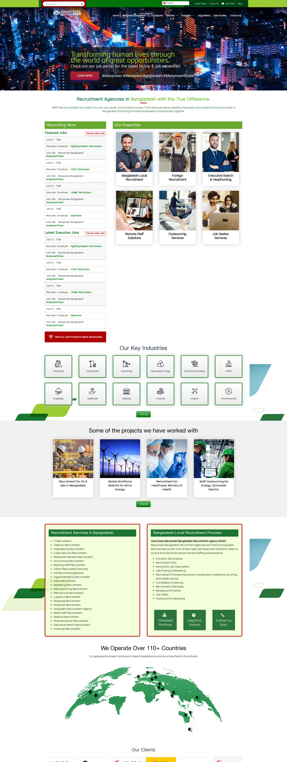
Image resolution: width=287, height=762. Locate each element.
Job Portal (230, 3)
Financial (160, 398)
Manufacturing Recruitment (70, 589)
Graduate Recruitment (67, 604)
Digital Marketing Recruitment (72, 577)
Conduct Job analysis (169, 558)
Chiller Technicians (80, 192)
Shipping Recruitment (67, 600)
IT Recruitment (62, 541)
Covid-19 (214, 3)
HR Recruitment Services (69, 573)
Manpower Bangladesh (134, 15)
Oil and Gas (126, 371)
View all (143, 414)
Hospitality (58, 398)
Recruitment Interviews (170, 586)
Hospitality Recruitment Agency (73, 608)
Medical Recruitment (66, 616)
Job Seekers (204, 15)
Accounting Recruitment (69, 561)
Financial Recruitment (67, 628)
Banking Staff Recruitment (69, 565)
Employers (157, 15)
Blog (240, 3)
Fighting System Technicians (86, 146)
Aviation (195, 398)
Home (116, 15)
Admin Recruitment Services (71, 569)
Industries (186, 15)
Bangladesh (51, 156)
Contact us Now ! (224, 623)
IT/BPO (228, 371)
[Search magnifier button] (82, 4)
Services (170, 15)
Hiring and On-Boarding (170, 598)
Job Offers (162, 594)
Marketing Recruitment (67, 585)
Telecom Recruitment (67, 545)
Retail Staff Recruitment (68, 612)
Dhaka (60, 156)
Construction (92, 371)
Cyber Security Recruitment (70, 553)
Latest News (200, 3)
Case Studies (220, 15)
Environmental (228, 398)
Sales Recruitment (65, 581)
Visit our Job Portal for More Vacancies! (78, 337)
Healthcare (92, 398)
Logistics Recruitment (67, 596)
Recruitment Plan (166, 562)
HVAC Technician (80, 169)
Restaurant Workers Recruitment (73, 557)
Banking (126, 398)
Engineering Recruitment (69, 549)
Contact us (235, 15)
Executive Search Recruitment (72, 624)
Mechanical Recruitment (69, 592)
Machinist (75, 215)
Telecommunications (194, 371)
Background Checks (168, 590)
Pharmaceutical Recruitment (71, 620)
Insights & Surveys (194, 623)
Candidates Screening (169, 582)
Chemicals (58, 371)
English (170, 3)
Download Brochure (165, 623)
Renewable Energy (160, 371)
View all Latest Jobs (95, 133)
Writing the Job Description (172, 566)
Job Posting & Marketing (171, 570)
